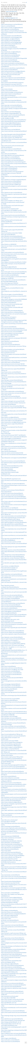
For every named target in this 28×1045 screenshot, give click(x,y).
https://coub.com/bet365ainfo (9, 60)
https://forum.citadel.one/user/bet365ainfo (12, 632)
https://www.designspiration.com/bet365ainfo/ (13, 119)
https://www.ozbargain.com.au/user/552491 (13, 401)
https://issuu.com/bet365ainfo (9, 47)
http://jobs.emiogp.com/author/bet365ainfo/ (13, 483)
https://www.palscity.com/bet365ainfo (11, 967)
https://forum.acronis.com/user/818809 (11, 331)
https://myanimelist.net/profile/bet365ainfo (12, 658)
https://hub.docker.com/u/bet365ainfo (11, 35)
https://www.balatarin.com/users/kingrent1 (12, 333)
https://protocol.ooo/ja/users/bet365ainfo (12, 983)
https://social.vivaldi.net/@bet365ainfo (11, 897)
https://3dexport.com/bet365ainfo (10, 157)
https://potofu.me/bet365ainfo (9, 608)
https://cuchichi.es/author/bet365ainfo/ (11, 606)
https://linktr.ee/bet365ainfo (8, 302)
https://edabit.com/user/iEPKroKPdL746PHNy (13, 643)
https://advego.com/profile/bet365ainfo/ (12, 380)
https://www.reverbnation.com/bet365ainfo (12, 63)
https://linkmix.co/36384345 (8, 244)
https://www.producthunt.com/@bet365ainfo (13, 71)
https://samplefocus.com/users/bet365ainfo (13, 1010)
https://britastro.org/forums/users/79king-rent (13, 933)
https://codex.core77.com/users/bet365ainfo (13, 115)
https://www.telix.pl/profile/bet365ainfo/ (12, 310)
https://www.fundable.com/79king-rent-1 (12, 200)
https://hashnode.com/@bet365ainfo (11, 52)
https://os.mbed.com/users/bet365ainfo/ (12, 73)
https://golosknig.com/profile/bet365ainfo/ (12, 938)
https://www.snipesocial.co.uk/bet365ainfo (12, 630)
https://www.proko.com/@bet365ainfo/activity (13, 422)
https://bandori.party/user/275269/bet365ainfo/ (14, 867)
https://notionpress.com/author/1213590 (12, 899)
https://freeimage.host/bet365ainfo (10, 826)
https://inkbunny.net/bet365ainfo (10, 849)
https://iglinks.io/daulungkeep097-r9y (11, 113)
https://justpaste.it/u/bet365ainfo (10, 56)
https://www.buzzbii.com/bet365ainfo (11, 782)
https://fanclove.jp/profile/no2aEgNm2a (11, 742)
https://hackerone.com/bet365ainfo (10, 55)
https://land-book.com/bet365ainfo (10, 362)
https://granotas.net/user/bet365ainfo (11, 986)
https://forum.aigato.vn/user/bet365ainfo (12, 294)
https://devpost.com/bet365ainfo (10, 341)
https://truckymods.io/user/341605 (10, 698)
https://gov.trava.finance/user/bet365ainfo (12, 965)
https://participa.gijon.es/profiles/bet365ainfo (13, 134)
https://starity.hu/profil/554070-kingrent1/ (12, 82)
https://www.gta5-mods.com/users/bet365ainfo (14, 271)
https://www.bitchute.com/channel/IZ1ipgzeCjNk (14, 58)
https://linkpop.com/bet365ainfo (10, 467)
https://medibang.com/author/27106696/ (12, 854)
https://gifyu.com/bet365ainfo (9, 170)
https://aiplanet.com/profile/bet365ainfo (12, 637)
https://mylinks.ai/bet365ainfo (9, 689)
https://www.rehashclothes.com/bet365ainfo (13, 603)
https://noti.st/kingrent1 (7, 690)
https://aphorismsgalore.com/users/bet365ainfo (14, 522)
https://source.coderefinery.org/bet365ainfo (13, 68)
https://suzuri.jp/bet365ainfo (8, 776)
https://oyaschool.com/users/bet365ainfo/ (12, 925)
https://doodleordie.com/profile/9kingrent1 (12, 556)
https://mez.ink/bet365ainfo (8, 404)
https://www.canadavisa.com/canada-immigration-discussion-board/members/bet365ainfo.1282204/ (11, 839)
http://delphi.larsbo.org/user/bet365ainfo (12, 136)
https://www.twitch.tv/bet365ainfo (10, 61)
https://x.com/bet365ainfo (8, 26)
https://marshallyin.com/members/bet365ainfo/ (13, 789)
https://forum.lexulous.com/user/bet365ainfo (13, 461)
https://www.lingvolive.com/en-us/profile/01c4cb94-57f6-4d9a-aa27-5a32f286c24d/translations (11, 860)
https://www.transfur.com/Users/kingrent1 (12, 171)
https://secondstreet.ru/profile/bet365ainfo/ (13, 328)
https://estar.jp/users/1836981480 (10, 836)
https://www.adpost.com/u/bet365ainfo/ (12, 420)
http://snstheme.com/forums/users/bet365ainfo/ (14, 797)
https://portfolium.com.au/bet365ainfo (11, 912)
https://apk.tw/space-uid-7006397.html (11, 137)
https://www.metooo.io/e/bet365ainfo (11, 149)
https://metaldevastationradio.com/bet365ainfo (14, 614)
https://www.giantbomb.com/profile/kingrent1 (13, 162)
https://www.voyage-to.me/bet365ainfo (11, 747)
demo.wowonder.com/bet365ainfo (10, 892)
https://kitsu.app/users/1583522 (9, 283)
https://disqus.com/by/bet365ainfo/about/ (12, 31)
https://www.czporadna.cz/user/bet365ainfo (13, 968)
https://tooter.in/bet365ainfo (8, 326)
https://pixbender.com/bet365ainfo (10, 875)
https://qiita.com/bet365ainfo (9, 53)
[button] (26, 1042)
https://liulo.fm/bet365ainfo (8, 666)
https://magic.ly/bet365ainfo (8, 1038)
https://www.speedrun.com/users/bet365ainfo (13, 736)
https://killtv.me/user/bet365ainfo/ (10, 951)
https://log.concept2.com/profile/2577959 (12, 999)
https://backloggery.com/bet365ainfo (11, 438)
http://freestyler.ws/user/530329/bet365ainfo (13, 238)
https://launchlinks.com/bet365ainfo (10, 642)
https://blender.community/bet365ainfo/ (11, 236)
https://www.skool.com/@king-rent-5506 (12, 669)
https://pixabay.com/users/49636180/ (11, 718)
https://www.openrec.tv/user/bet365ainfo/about (14, 711)
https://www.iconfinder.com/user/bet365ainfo (13, 726)
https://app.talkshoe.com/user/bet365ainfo (12, 155)
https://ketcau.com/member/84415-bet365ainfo (14, 955)
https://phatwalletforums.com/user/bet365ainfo (14, 609)
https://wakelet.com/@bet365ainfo (10, 39)
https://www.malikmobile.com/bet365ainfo (12, 391)
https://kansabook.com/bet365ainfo (10, 685)
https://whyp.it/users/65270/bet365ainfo (12, 520)
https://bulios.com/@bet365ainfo (10, 417)
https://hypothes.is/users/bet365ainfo (11, 100)
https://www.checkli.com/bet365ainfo (11, 94)
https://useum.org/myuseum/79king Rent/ (12, 757)
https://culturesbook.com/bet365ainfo (11, 672)
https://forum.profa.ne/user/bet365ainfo (12, 595)
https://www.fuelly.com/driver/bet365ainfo (12, 771)
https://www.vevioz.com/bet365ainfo (11, 372)
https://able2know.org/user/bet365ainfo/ (12, 1019)
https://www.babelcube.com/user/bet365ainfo (13, 496)
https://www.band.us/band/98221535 (11, 43)
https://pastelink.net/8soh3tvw (9, 917)
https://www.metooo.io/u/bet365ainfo (11, 181)
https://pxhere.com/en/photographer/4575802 (13, 888)
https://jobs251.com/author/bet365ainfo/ (12, 239)
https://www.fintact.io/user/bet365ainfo (11, 1001)
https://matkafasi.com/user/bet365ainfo (11, 574)
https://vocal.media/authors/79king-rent (12, 734)
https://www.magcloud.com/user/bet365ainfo (13, 77)
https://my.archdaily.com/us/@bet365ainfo (12, 596)
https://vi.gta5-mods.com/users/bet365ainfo (13, 639)
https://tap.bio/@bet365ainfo (9, 267)
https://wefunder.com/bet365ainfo (10, 1040)
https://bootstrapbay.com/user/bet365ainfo (12, 349)
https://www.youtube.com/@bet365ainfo (12, 27)
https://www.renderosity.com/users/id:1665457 (13, 393)
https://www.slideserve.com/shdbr (10, 778)
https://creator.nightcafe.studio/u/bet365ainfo (13, 828)
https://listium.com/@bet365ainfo (10, 566)
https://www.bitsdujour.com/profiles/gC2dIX (13, 1020)
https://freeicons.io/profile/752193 (10, 883)
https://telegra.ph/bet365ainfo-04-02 (11, 1022)
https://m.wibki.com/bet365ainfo (10, 275)
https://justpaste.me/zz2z (8, 352)
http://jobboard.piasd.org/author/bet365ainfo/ (13, 462)
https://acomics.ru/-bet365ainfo (9, 508)
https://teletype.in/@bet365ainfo (10, 964)
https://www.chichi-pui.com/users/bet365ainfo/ (14, 876)
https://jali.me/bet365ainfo (8, 234)
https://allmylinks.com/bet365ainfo (10, 842)
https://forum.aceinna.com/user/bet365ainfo (13, 766)
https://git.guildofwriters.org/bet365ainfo (12, 524)
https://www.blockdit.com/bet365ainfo (11, 844)
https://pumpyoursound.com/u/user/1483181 (13, 364)
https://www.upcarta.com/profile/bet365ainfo (13, 550)
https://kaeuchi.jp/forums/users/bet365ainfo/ (13, 215)
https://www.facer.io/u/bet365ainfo (10, 1041)
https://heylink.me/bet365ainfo (9, 69)
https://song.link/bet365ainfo (9, 613)
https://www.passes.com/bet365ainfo (11, 183)
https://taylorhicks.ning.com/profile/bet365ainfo (14, 360)
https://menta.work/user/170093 (9, 740)
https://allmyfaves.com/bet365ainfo (10, 129)
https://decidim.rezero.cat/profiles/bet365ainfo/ (14, 436)
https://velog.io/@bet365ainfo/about (11, 123)
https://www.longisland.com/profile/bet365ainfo (14, 166)
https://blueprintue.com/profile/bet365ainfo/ (13, 554)
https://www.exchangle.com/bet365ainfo (12, 92)
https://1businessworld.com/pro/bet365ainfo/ (13, 121)
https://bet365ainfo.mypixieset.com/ (11, 478)
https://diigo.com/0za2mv (8, 336)
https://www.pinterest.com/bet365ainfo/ (12, 24)
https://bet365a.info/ (11, 11)
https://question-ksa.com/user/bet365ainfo (12, 406)
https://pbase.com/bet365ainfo (9, 910)
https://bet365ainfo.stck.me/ (8, 1002)
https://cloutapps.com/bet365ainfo (10, 598)
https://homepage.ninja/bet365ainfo (10, 684)
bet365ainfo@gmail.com (11, 18)
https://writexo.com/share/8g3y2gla (10, 111)
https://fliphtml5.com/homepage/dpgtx (11, 42)
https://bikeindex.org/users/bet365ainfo (12, 107)
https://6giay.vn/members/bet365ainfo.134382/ (13, 262)
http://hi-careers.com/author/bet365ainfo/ (12, 495)
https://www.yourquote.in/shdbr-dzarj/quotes (13, 402)
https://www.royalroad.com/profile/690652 (12, 855)
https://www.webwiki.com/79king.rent (11, 857)
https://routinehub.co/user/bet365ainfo (11, 758)
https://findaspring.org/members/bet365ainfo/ (13, 799)
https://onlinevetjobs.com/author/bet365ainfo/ (13, 985)
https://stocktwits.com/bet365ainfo (10, 671)
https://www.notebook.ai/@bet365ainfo (11, 802)
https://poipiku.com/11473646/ (9, 716)
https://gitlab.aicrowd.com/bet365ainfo (11, 192)
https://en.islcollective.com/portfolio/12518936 (13, 419)
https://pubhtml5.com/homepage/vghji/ (11, 37)
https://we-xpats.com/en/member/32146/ (12, 453)
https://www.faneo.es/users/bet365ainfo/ (12, 687)
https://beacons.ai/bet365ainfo (9, 700)
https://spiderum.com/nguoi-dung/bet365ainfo (13, 179)
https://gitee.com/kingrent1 (8, 95)
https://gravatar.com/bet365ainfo (10, 29)
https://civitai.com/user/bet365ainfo (10, 605)
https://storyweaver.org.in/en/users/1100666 (13, 273)
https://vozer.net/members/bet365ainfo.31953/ (13, 784)
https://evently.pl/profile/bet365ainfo (11, 881)
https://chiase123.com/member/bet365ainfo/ (13, 446)
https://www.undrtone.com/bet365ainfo (11, 668)
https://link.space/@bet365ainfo (9, 335)
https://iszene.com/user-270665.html (11, 184)
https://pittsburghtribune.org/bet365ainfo (12, 991)
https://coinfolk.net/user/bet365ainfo (11, 800)
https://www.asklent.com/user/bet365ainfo (12, 252)
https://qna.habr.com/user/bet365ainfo (11, 105)
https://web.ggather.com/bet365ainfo (11, 611)
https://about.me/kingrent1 (8, 45)
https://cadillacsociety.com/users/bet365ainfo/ (13, 1033)
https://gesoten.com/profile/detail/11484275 (13, 558)
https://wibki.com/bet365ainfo (9, 168)
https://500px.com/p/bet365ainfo (10, 748)
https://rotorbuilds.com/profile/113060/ (11, 233)
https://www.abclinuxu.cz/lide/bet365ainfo (12, 312)
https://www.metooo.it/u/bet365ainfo (11, 124)
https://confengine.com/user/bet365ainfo (12, 846)
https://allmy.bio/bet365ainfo (9, 153)
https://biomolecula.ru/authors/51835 (11, 542)
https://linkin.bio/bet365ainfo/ (9, 257)
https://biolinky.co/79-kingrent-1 (9, 640)
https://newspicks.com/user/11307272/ (11, 84)
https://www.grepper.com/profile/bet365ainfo (13, 949)
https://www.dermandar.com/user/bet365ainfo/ (13, 516)
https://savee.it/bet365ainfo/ (9, 451)
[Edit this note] (26, 2)
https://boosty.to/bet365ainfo (9, 351)
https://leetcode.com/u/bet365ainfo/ (11, 158)
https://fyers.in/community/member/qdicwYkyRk (14, 330)
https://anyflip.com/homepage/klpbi (10, 40)
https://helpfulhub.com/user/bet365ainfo (12, 622)
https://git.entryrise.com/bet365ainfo (11, 847)
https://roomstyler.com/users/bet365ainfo (12, 160)
